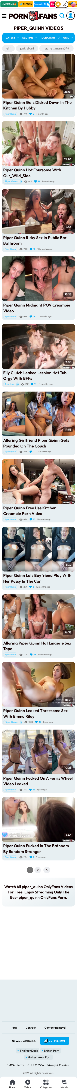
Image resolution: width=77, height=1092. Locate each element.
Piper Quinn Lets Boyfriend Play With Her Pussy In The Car (37, 578)
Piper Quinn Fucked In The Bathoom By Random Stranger (36, 848)
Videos (27, 1087)
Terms (20, 1065)
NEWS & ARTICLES (24, 1041)
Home (12, 1087)
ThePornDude (29, 1051)
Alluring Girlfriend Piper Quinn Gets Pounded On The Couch (36, 443)
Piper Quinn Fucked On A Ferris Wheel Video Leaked (38, 781)
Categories (46, 1087)
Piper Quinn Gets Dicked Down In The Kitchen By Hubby (37, 105)
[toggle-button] (61, 4)
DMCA (10, 1065)
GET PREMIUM (57, 1040)
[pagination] (46, 870)
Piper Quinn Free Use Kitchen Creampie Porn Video (29, 510)
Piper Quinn (10, 113)
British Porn (51, 1051)
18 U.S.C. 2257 (35, 1065)
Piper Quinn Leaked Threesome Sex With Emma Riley (35, 713)
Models (64, 1087)
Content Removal (55, 1027)
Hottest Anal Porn (39, 1057)
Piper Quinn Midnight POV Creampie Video (36, 307)
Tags (14, 1027)
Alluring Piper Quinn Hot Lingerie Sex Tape (37, 645)
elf (8, 48)
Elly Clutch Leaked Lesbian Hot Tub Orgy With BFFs (35, 375)
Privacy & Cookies (57, 1065)
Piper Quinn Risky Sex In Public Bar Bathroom (35, 240)
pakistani (27, 48)
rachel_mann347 (56, 48)
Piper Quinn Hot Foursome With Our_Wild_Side (32, 172)
